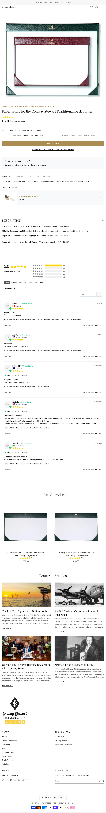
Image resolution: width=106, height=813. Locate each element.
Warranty (7, 176)
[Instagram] (3, 780)
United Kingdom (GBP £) (52, 797)
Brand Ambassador (9, 740)
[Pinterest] (19, 780)
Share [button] (9, 325)
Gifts (30, 176)
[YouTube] (22, 780)
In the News (7, 756)
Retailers (5, 764)
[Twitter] (11, 780)
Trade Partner (7, 760)
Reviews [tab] (8, 288)
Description (11, 220)
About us (5, 737)
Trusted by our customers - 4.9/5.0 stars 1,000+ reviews (53, 149)
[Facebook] (7, 780)
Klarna (47, 176)
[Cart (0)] (96, 7)
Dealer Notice (60, 737)
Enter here (67, 2)
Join (101, 781)
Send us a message (38, 165)
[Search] (91, 7)
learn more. (85, 181)
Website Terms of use (63, 744)
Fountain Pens (8, 752)
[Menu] (102, 7)
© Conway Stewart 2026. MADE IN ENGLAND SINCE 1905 (53, 803)
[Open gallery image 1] (53, 58)
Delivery (20, 176)
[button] (96, 325)
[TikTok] (15, 780)
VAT (38, 176)
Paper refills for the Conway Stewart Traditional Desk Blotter (26, 319)
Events (4, 748)
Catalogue (6, 744)
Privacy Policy (61, 740)
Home (4, 106)
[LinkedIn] (26, 780)
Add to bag (53, 143)
